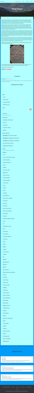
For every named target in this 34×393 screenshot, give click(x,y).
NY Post (5, 122)
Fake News (5, 213)
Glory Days (5, 231)
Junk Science (6, 251)
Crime (4, 190)
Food (4, 221)
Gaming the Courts (7, 226)
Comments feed (6, 102)
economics (5, 200)
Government (5, 233)
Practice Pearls (6, 285)
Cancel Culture (6, 175)
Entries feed (5, 99)
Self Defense (6, 313)
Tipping (4, 325)
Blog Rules (27, 1)
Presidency (5, 290)
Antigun (4, 167)
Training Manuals (17, 1)
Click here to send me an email (6, 115)
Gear (4, 228)
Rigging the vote (6, 305)
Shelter (4, 315)
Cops (4, 185)
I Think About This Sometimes (8, 368)
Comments (4, 359)
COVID (4, 187)
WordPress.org (6, 104)
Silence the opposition (7, 318)
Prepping (5, 287)
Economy (5, 203)
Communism (5, 182)
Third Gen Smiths (7, 127)
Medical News (6, 262)
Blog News (5, 172)
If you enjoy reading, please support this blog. (8, 150)
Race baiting (5, 300)
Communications (6, 180)
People (4, 274)
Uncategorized (9, 69)
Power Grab (5, 282)
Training (4, 328)
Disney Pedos (6, 195)
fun (3, 223)
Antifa (4, 164)
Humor (4, 244)
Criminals (5, 193)
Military (4, 267)
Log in (4, 97)
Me (3, 256)
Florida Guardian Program (8, 218)
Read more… (24, 361)
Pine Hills (5, 277)
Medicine (5, 264)
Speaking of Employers (8, 119)
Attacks (4, 130)
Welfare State (6, 341)
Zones (23, 1)
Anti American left (7, 162)
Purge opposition (6, 297)
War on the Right (6, 338)
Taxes (4, 320)
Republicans (5, 302)
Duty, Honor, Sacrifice (7, 198)
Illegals (4, 246)
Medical (4, 259)
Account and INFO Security (9, 157)
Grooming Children (7, 236)
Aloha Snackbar (6, 159)
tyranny (4, 333)
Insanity (4, 249)
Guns (4, 241)
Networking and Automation (9, 272)
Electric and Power (7, 208)
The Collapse (6, 323)
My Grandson (6, 269)
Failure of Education (7, 211)
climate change (6, 177)
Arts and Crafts (6, 170)
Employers (5, 125)
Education (5, 205)
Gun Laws (5, 239)
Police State (5, 279)
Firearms (5, 216)
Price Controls (6, 292)
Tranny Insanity (6, 331)
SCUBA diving (6, 308)
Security (4, 310)
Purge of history (6, 295)
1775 (4, 154)
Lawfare (4, 254)
